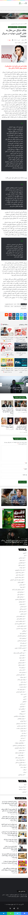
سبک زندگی (23, 682)
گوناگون (24, 701)
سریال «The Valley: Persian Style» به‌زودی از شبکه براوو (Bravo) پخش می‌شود (15, 388)
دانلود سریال (22, 658)
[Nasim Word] (21, 3)
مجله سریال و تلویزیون (20, 748)
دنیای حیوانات (23, 677)
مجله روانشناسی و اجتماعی (19, 745)
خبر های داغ (23, 643)
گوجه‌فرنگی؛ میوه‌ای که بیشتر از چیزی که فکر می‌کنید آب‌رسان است (9, 862)
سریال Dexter (7, 306)
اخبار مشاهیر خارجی (20, 621)
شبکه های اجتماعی (20, 675)
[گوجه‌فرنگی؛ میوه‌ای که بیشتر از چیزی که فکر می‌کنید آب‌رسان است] (22, 863)
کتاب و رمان (22, 670)
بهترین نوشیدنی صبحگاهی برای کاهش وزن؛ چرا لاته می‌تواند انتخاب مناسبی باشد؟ (9, 869)
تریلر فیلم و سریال (19, 753)
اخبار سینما (22, 587)
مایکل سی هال (23, 308)
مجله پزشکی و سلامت (21, 728)
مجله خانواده (23, 731)
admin (23, 40)
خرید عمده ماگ (23, 895)
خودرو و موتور (23, 645)
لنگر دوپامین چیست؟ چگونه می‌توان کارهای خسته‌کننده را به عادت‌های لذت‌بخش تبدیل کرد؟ (9, 810)
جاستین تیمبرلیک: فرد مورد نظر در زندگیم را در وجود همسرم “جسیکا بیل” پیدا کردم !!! (7, 411)
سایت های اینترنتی (20, 692)
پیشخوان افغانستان (22, 636)
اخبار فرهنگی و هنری (20, 599)
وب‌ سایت (25, 475)
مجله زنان (24, 733)
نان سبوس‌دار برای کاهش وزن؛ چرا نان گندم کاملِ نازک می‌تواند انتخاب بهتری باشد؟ (9, 855)
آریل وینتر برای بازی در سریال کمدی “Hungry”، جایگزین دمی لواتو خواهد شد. (21, 428)
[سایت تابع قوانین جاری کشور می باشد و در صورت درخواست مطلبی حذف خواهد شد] (14, 16)
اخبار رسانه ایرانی (19, 572)
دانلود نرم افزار (21, 665)
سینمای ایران (20, 592)
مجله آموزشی (23, 721)
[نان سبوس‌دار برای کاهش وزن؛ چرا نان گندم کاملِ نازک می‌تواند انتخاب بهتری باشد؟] (22, 856)
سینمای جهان (20, 597)
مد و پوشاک (22, 714)
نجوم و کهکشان (21, 719)
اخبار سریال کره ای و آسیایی (16, 580)
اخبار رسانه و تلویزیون (15, 24)
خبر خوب (23, 738)
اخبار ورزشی (22, 604)
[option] (14, 384)
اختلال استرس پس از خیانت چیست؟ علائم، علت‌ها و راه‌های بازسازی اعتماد (10, 847)
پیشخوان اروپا (23, 633)
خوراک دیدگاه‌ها (22, 789)
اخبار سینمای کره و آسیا (17, 589)
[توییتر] (21, 314)
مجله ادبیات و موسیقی (21, 723)
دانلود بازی (22, 655)
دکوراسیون (22, 706)
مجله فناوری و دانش (20, 762)
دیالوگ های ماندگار (22, 680)
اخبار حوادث (22, 568)
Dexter (18, 304)
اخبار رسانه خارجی (22, 27)
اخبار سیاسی (22, 585)
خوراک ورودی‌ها (22, 787)
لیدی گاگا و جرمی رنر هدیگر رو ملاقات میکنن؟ (7, 426)
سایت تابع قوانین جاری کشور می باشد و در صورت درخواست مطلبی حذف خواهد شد (14, 11)
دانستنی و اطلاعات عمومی (20, 648)
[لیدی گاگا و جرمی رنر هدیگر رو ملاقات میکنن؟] (7, 421)
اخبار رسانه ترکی (19, 575)
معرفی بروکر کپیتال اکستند (13, 896)
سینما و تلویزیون (22, 684)
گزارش (24, 699)
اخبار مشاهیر (23, 614)
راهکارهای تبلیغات (19, 743)
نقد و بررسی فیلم (19, 757)
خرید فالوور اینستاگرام (14, 895)
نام (26, 463)
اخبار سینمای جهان (17, 306)
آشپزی (24, 553)
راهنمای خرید (22, 709)
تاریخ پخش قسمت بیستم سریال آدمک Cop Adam (21, 409)
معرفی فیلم (20, 755)
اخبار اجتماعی (22, 558)
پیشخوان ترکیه (23, 638)
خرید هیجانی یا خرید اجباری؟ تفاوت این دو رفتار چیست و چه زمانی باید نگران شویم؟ (15, 503)
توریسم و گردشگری (22, 641)
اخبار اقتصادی (22, 563)
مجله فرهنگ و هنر (20, 760)
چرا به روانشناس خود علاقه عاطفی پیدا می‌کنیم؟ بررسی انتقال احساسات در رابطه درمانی (9, 818)
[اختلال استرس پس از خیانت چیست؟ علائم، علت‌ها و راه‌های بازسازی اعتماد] (22, 848)
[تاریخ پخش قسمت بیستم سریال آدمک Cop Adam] (21, 403)
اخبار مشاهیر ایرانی (20, 616)
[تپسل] (3, 509)
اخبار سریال (24, 306)
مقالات (24, 770)
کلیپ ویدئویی (21, 775)
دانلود (24, 650)
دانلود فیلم (22, 660)
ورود (25, 784)
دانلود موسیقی (21, 663)
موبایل (7, 895)
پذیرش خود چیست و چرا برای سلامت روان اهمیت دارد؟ (10, 840)
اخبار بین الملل (21, 565)
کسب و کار (22, 740)
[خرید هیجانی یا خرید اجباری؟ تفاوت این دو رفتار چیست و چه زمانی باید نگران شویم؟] (22, 826)
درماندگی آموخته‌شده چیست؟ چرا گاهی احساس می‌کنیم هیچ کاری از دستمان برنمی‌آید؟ (9, 803)
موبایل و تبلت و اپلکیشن (19, 716)
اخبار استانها (22, 560)
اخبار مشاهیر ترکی (21, 619)
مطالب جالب (23, 767)
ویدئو (25, 772)
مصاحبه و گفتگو (22, 765)
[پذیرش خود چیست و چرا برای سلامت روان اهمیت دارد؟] (22, 841)
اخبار (22, 24)
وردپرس (24, 792)
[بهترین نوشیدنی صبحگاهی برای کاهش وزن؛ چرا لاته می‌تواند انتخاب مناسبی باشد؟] (22, 870)
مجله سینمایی (22, 750)
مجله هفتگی (23, 736)
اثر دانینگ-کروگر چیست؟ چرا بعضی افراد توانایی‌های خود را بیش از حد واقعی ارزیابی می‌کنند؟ (9, 833)
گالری (24, 697)
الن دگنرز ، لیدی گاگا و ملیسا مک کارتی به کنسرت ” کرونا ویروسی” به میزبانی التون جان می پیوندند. (14, 543)
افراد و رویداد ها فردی (21, 628)
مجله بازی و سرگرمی (21, 726)
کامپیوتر (23, 711)
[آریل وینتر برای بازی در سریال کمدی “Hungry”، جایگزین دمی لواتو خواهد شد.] (21, 421)
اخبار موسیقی (22, 602)
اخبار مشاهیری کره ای (20, 624)
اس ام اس (22, 704)
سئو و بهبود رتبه (21, 689)
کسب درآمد (23, 694)
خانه (24, 24)
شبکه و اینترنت (23, 687)
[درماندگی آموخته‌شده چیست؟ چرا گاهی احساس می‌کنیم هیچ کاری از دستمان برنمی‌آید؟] (22, 804)
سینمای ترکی (20, 594)
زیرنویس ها (22, 667)
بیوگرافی (24, 631)
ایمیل (25, 469)
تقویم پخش (20, 582)
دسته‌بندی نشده (22, 672)
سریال (12, 306)
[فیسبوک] (25, 314)
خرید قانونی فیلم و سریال (19, 653)
